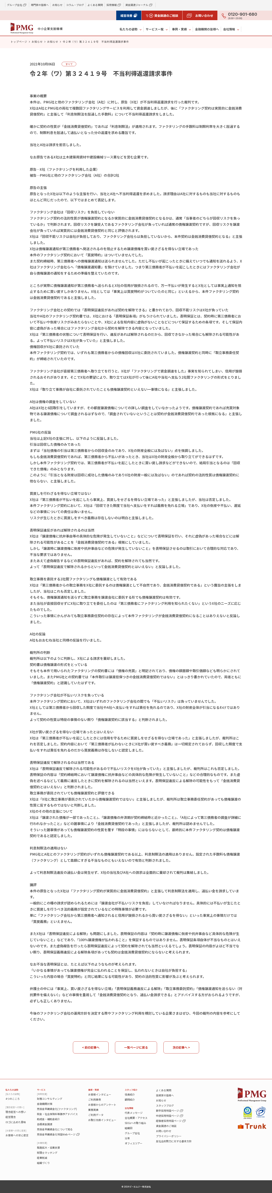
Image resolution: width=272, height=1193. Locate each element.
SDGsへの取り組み (135, 1123)
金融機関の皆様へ (207, 29)
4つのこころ (13, 1098)
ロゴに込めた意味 (16, 1122)
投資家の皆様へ (165, 1095)
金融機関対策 (44, 1104)
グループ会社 (132, 1133)
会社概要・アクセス (136, 1118)
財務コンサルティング (49, 1098)
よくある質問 (95, 5)
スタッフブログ (165, 1105)
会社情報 (229, 29)
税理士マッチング (47, 1152)
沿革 (127, 1138)
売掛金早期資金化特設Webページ (56, 1134)
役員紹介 (130, 1094)
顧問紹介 (130, 1099)
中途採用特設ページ (167, 1115)
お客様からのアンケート (102, 1104)
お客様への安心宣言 (17, 1135)
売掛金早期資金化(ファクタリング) (57, 1109)
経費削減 (42, 1157)
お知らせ (57, 5)
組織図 (128, 1128)
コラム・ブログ (75, 5)
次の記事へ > (181, 1047)
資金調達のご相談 (166, 1126)
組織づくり (43, 1163)
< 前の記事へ (90, 1047)
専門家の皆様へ (40, 5)
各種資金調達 (44, 1124)
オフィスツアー (133, 1143)
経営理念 (11, 1117)
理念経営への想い (16, 1112)
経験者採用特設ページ (168, 1120)
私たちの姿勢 (128, 29)
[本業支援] (42, 1142)
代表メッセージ (134, 1112)
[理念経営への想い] (15, 1107)
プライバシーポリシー (168, 1136)
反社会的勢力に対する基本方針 (174, 1141)
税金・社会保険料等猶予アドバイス (57, 1114)
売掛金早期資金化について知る (55, 1129)
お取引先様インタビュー (102, 1120)
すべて (69, 64)
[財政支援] (42, 1094)
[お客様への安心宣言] (16, 1130)
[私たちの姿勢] (13, 1094)
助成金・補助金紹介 (48, 1119)
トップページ (19, 41)
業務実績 (93, 1109)
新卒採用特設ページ (167, 1110)
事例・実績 (179, 29)
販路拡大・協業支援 (48, 1147)
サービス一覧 (155, 29)
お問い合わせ (163, 1131)
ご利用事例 (94, 1099)
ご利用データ (95, 1115)
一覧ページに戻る (136, 1047)
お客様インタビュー (99, 1094)
